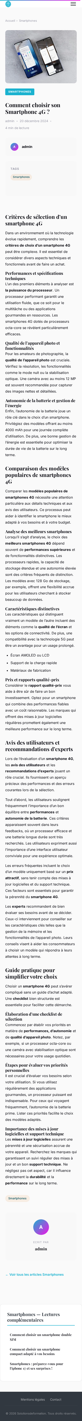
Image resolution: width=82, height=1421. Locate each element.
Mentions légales (33, 1399)
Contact (55, 1399)
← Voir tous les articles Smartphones (34, 1274)
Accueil (10, 20)
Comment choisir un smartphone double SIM (41, 1337)
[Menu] (73, 3)
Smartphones (28, 20)
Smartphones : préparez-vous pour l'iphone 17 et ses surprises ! (36, 1366)
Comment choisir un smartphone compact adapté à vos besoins (35, 1351)
